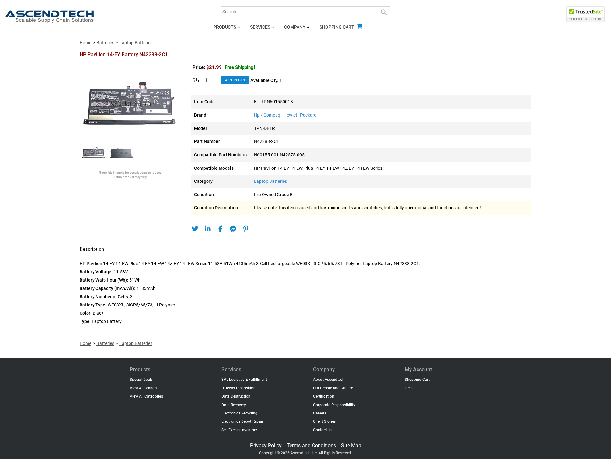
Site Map (351, 445)
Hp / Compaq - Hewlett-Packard (285, 115)
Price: (199, 67)
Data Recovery (233, 405)
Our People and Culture (333, 388)
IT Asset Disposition (238, 388)
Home (85, 42)
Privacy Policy (266, 445)
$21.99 (230, 67)
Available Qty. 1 (266, 80)
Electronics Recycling (239, 413)
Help (409, 388)
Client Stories (324, 421)
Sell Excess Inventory (239, 430)
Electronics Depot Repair (242, 421)
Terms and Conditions (311, 445)
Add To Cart (235, 80)
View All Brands (143, 388)
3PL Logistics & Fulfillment (244, 379)
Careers (319, 413)
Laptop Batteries (135, 42)
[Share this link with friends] (195, 229)
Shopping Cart (337, 27)
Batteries (105, 42)
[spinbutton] (212, 80)
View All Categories (146, 396)
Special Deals (141, 379)
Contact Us (322, 430)
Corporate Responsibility (334, 405)
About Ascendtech (329, 379)
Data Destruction (235, 396)
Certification (323, 396)
